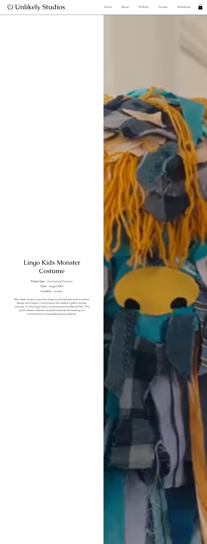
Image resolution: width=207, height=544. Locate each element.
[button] (200, 6)
